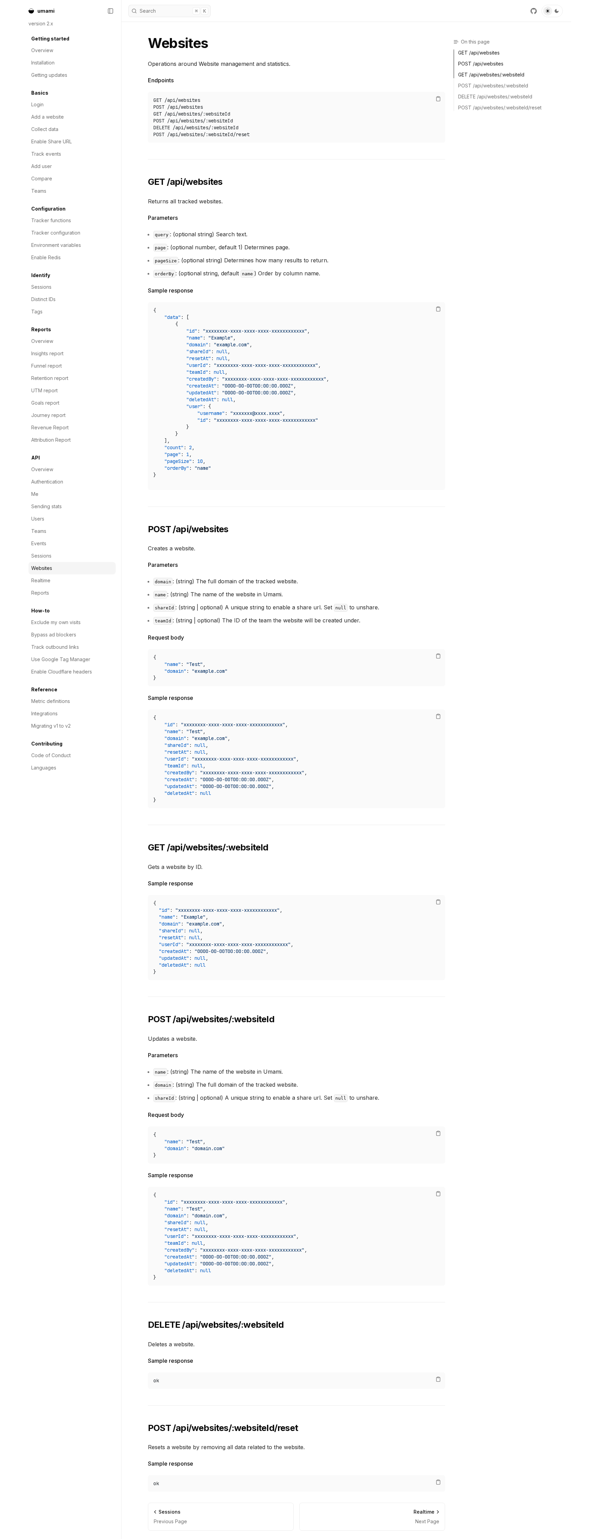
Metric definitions (50, 701)
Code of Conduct (51, 755)
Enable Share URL (51, 141)
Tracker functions (51, 220)
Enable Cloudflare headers (61, 672)
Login (37, 104)
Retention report (49, 378)
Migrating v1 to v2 (51, 726)
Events (38, 543)
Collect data (44, 129)
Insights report (47, 353)
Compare (41, 178)
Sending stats (46, 506)
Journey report (48, 415)
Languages (43, 768)
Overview (42, 50)
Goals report (45, 403)
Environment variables (56, 245)
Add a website (47, 117)
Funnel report (46, 366)
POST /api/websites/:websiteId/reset (223, 1427)
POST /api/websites (188, 529)
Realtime (40, 580)
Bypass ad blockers (53, 634)
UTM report (44, 390)
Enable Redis (46, 257)
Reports (40, 593)
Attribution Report (51, 440)
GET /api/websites (185, 181)
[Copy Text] (438, 99)
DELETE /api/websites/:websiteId (215, 1324)
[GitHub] (533, 11)
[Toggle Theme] (552, 11)
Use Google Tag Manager (60, 659)
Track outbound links (55, 647)
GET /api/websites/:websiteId (208, 847)
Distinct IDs (43, 299)
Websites (41, 568)
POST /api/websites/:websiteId (211, 1019)
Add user (41, 166)
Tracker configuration (55, 233)
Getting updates (49, 75)
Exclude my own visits (56, 622)
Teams (38, 191)
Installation (43, 62)
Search (173, 11)
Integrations (44, 713)
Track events (46, 154)
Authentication (47, 482)
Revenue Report (50, 427)
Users (37, 519)
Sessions (41, 287)
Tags (37, 311)
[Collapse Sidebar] (110, 11)
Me (34, 494)
